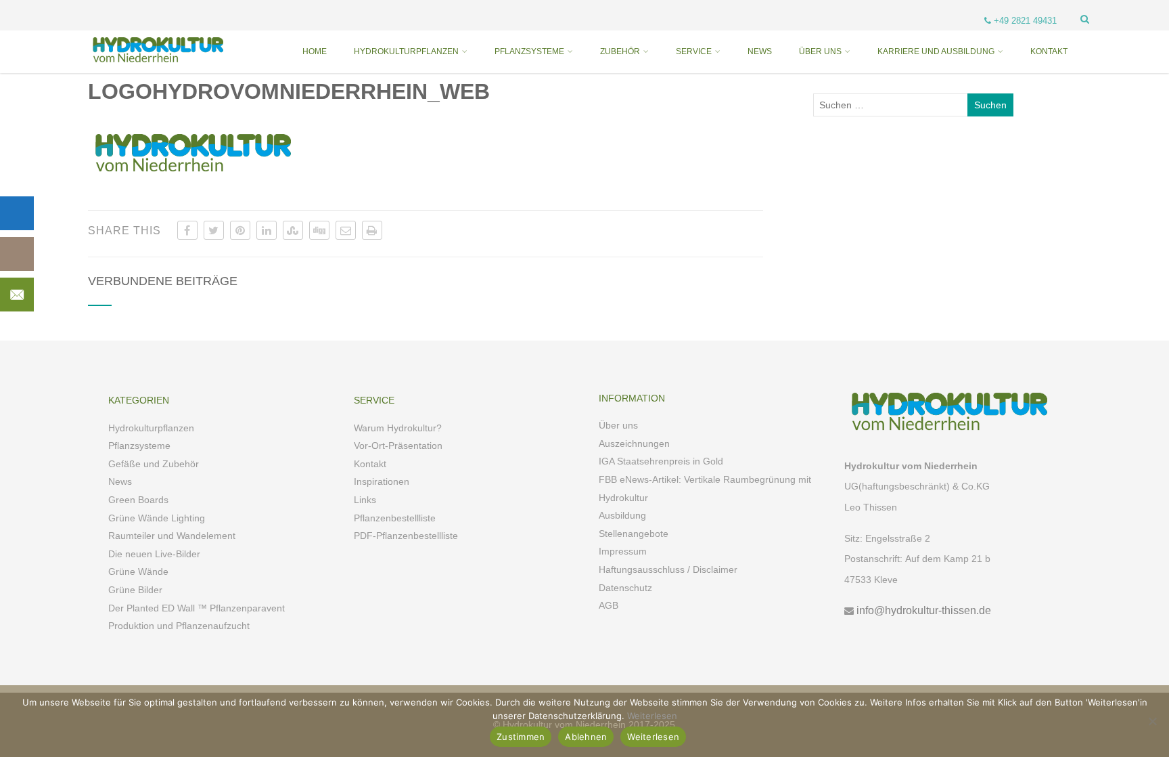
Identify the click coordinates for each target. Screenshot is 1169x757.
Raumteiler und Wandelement (171, 535)
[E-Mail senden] (346, 230)
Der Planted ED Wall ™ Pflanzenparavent (196, 608)
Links (365, 499)
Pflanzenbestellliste (395, 518)
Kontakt (370, 463)
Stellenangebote (633, 533)
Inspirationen (381, 481)
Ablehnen (586, 736)
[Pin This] (240, 230)
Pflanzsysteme (139, 445)
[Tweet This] (214, 230)
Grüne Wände (138, 571)
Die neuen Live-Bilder (154, 553)
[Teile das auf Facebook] (187, 230)
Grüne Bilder (135, 589)
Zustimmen (521, 736)
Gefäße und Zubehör (153, 463)
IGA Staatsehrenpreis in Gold (661, 461)
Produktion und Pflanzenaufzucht (179, 625)
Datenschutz (625, 587)
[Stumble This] (293, 230)
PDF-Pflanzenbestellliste (406, 535)
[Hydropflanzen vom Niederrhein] (155, 67)
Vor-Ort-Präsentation (398, 445)
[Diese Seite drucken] (372, 230)
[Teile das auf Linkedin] (266, 230)
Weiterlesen (652, 715)
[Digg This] (319, 230)
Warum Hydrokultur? (398, 428)
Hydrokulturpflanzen (151, 428)
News (120, 481)
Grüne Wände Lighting (156, 518)
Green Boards (138, 499)
